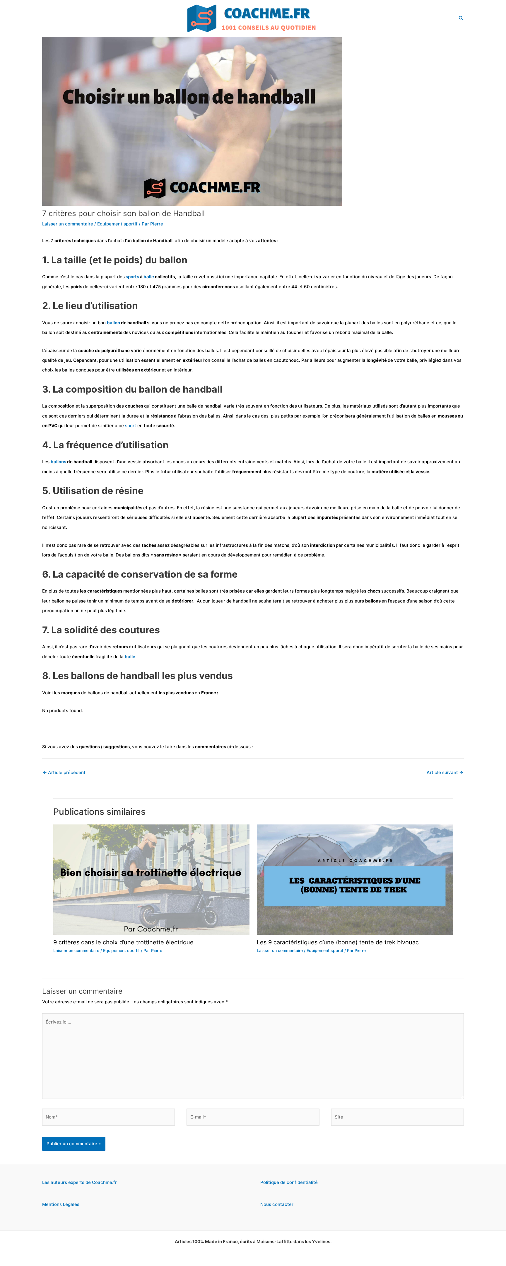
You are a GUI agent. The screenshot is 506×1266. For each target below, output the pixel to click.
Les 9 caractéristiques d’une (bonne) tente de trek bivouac (338, 942)
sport (131, 425)
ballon (114, 322)
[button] (461, 18)
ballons (59, 461)
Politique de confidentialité (289, 1182)
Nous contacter (276, 1204)
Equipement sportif (117, 224)
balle (149, 276)
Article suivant (445, 772)
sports (133, 276)
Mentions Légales (60, 1204)
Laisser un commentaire (67, 224)
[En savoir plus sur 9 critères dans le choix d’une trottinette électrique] (151, 879)
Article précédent (64, 772)
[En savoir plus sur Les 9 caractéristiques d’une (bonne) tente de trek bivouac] (355, 879)
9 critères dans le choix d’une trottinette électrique (123, 942)
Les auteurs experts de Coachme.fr (79, 1182)
